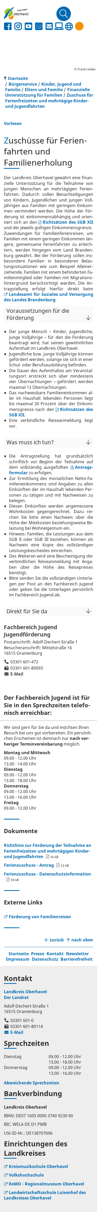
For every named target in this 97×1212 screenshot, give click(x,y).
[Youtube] (28, 26)
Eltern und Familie (44, 89)
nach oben (82, 940)
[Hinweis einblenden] (79, 26)
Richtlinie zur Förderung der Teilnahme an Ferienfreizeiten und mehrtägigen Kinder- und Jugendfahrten (47, 850)
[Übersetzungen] (69, 26)
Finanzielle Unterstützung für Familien (47, 92)
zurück (57, 940)
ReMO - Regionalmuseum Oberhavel (46, 1184)
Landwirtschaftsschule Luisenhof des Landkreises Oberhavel (45, 1195)
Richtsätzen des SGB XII (68, 222)
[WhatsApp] (39, 26)
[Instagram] (18, 26)
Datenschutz (45, 959)
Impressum (17, 959)
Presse (37, 954)
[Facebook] (8, 26)
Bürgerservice (23, 84)
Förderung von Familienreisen (40, 917)
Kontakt (55, 954)
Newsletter (77, 954)
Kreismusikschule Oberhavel (38, 1166)
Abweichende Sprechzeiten (31, 1083)
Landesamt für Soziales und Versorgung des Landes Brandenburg (48, 297)
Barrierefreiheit (77, 959)
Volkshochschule (26, 1175)
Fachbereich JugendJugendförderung (30, 630)
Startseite (19, 954)
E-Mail (13, 674)
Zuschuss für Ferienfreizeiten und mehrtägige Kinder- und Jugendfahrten (49, 100)
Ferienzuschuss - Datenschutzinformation (47, 874)
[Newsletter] (49, 26)
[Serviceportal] (59, 26)
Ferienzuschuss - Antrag (29, 865)
